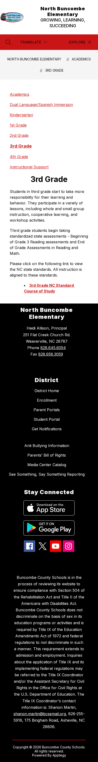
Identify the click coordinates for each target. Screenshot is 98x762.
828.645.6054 (53, 347)
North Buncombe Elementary (34, 59)
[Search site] (8, 42)
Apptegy (59, 755)
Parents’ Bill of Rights (46, 455)
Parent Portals (47, 409)
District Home (46, 390)
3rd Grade (54, 70)
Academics (81, 59)
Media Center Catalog (46, 464)
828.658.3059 (50, 354)
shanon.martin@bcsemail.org (40, 713)
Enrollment (47, 400)
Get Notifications (47, 428)
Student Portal (47, 419)
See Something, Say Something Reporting (47, 474)
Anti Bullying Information (46, 445)
